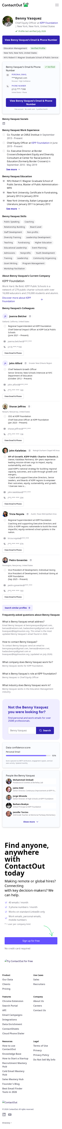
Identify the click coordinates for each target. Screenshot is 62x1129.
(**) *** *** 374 (15, 543)
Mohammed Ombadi (23, 780)
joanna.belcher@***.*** (20, 341)
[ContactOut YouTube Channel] (10, 1114)
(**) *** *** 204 (15, 497)
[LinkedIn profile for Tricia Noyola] (27, 514)
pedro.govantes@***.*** (20, 585)
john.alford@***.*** (18, 384)
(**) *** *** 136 (15, 434)
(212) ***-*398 (19, 89)
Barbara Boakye (21, 804)
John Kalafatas (17, 450)
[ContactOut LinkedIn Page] (4, 1114)
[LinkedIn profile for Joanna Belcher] (30, 316)
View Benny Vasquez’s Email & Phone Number (31, 102)
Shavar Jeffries (17, 406)
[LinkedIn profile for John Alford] (25, 363)
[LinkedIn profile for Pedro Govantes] (31, 560)
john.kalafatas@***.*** (19, 492)
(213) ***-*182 (15, 346)
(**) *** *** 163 (15, 590)
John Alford (15, 363)
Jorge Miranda (20, 796)
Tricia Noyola (16, 514)
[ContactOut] (16, 4)
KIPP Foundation (49, 22)
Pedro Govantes (18, 560)
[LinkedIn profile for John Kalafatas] (29, 450)
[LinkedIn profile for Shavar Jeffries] (29, 406)
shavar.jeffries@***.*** (19, 428)
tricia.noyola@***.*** (18, 538)
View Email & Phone (13, 353)
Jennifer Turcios (20, 812)
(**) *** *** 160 (15, 390)
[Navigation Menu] (57, 5)
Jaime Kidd (18, 788)
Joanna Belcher (18, 316)
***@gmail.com (19, 77)
